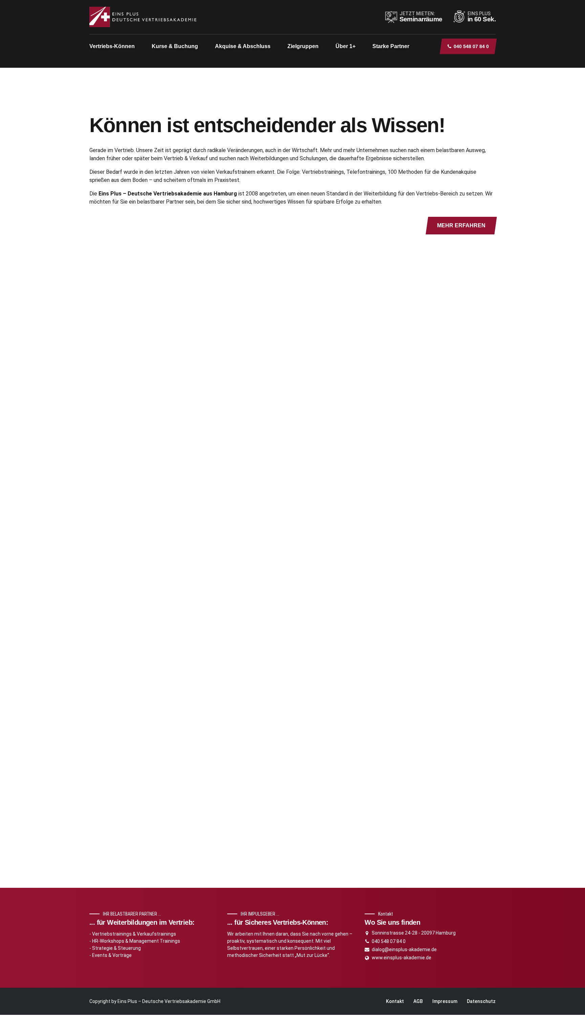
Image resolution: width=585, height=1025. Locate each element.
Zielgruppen (303, 46)
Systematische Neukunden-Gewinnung (387, 511)
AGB (418, 1001)
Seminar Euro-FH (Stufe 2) (370, 553)
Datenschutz (481, 1001)
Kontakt (395, 1001)
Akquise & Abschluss (242, 46)
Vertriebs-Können (112, 46)
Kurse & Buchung (175, 46)
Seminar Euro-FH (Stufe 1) (370, 470)
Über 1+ (345, 46)
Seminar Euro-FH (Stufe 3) (370, 386)
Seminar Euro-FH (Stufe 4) (370, 428)
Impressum (444, 1001)
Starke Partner (390, 46)
